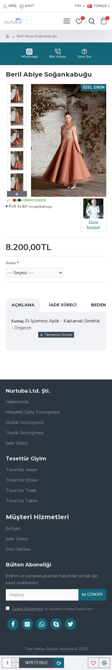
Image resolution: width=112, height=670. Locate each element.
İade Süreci (63, 304)
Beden (11, 263)
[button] (37, 140)
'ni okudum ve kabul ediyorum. (52, 608)
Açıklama (22, 304)
